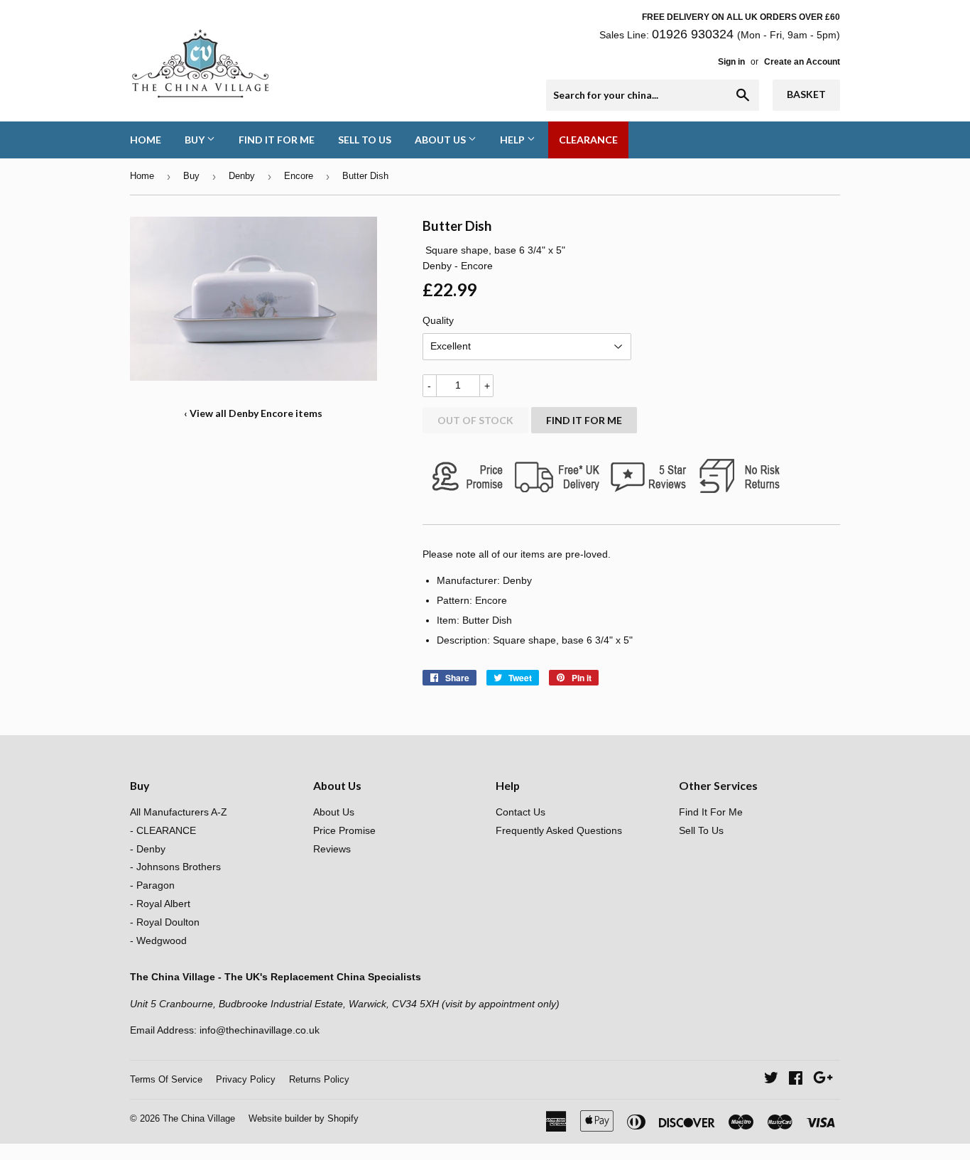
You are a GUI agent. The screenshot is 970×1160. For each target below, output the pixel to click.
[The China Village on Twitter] (771, 1079)
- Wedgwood (158, 940)
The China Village (199, 1118)
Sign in (731, 62)
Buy (196, 140)
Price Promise (344, 830)
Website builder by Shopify (304, 1118)
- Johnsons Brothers (175, 866)
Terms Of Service (166, 1079)
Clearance (588, 140)
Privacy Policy (246, 1079)
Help (513, 140)
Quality (438, 320)
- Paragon (152, 885)
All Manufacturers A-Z (178, 812)
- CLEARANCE (163, 830)
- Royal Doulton (165, 922)
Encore (298, 175)
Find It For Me (277, 140)
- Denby (147, 849)
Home (145, 140)
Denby (242, 175)
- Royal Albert (160, 903)
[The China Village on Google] (823, 1079)
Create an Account (802, 62)
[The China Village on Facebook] (795, 1079)
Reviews (332, 849)
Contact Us (520, 812)
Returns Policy (319, 1079)
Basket (806, 94)
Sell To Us (364, 140)
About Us (441, 140)
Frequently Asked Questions (559, 830)
